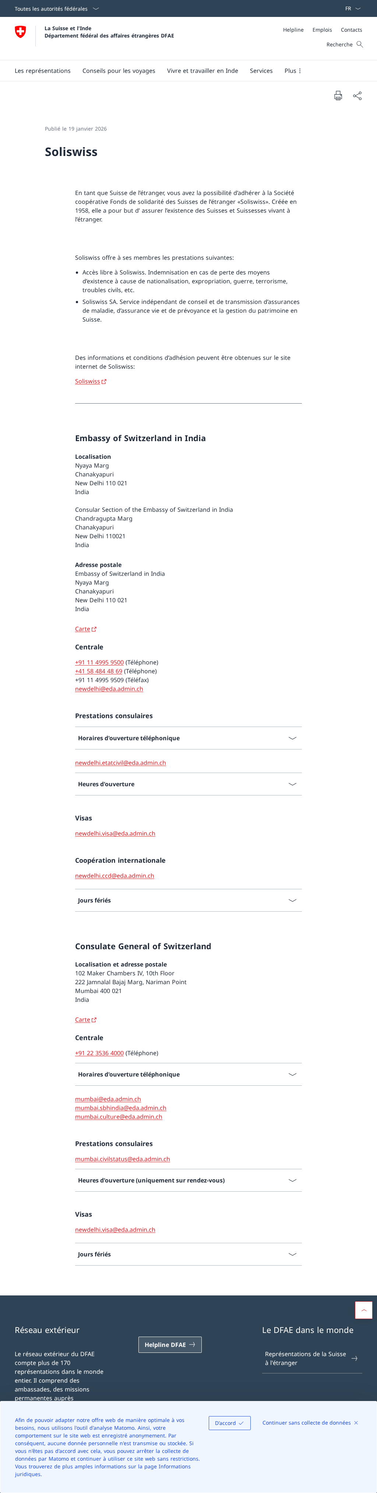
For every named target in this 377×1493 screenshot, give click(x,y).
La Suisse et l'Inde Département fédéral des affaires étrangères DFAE (109, 32)
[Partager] (357, 95)
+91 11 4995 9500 (99, 662)
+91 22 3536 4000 (99, 1053)
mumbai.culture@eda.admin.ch (118, 1117)
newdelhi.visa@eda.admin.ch (115, 833)
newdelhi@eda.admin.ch (109, 689)
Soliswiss (87, 381)
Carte (82, 629)
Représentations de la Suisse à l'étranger (305, 1358)
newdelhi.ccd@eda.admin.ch (114, 876)
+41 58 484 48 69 (98, 671)
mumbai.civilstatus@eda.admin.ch (122, 1159)
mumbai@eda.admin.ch (108, 1099)
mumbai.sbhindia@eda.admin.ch (120, 1108)
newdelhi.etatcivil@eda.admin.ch (120, 763)
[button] (43, 70)
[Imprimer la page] (338, 95)
